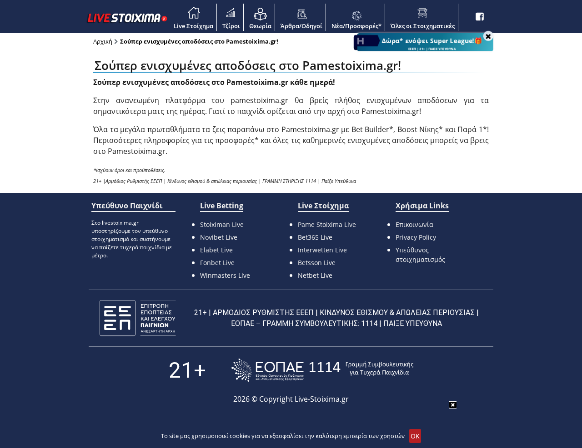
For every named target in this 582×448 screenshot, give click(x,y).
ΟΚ (415, 436)
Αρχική (102, 41)
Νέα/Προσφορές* (356, 26)
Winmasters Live (225, 275)
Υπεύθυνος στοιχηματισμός (420, 255)
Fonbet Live (217, 262)
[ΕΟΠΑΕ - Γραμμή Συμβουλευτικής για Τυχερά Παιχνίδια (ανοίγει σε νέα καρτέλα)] (322, 370)
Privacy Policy (416, 237)
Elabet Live (216, 250)
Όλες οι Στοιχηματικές (423, 26)
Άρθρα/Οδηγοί (301, 26)
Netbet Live (315, 275)
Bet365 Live (315, 237)
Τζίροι (231, 26)
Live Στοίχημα (193, 26)
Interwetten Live (322, 250)
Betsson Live (317, 262)
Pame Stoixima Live (327, 224)
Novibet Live (218, 237)
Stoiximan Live (222, 224)
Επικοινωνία (414, 224)
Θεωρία (260, 26)
